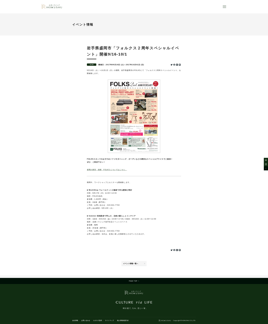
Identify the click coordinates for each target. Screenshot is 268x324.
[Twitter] (171, 65)
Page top (133, 281)
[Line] (179, 65)
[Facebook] (174, 65)
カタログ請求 (97, 320)
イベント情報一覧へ (130, 263)
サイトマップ (109, 320)
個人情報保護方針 (123, 320)
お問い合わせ (85, 320)
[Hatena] (177, 65)
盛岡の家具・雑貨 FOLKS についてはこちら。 (107, 170)
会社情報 (75, 320)
